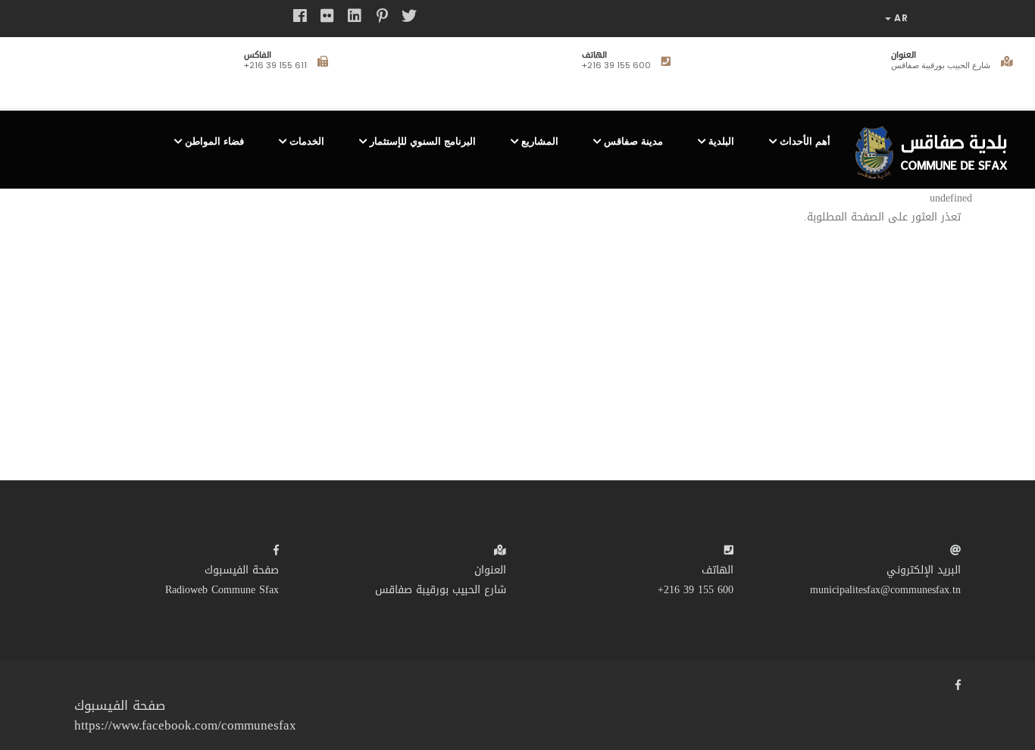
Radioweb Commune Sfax (222, 590)
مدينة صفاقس (633, 141)
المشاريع (539, 141)
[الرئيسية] (936, 147)
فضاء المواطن (214, 141)
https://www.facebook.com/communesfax (185, 725)
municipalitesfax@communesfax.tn (885, 590)
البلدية (721, 141)
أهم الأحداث (805, 141)
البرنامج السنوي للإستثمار (423, 141)
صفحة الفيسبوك (242, 570)
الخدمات (306, 141)
